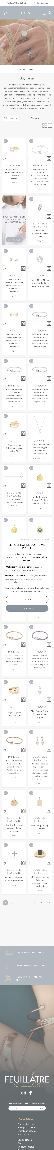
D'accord (27, 608)
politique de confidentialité (31, 591)
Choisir (27, 599)
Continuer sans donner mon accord (35, 539)
